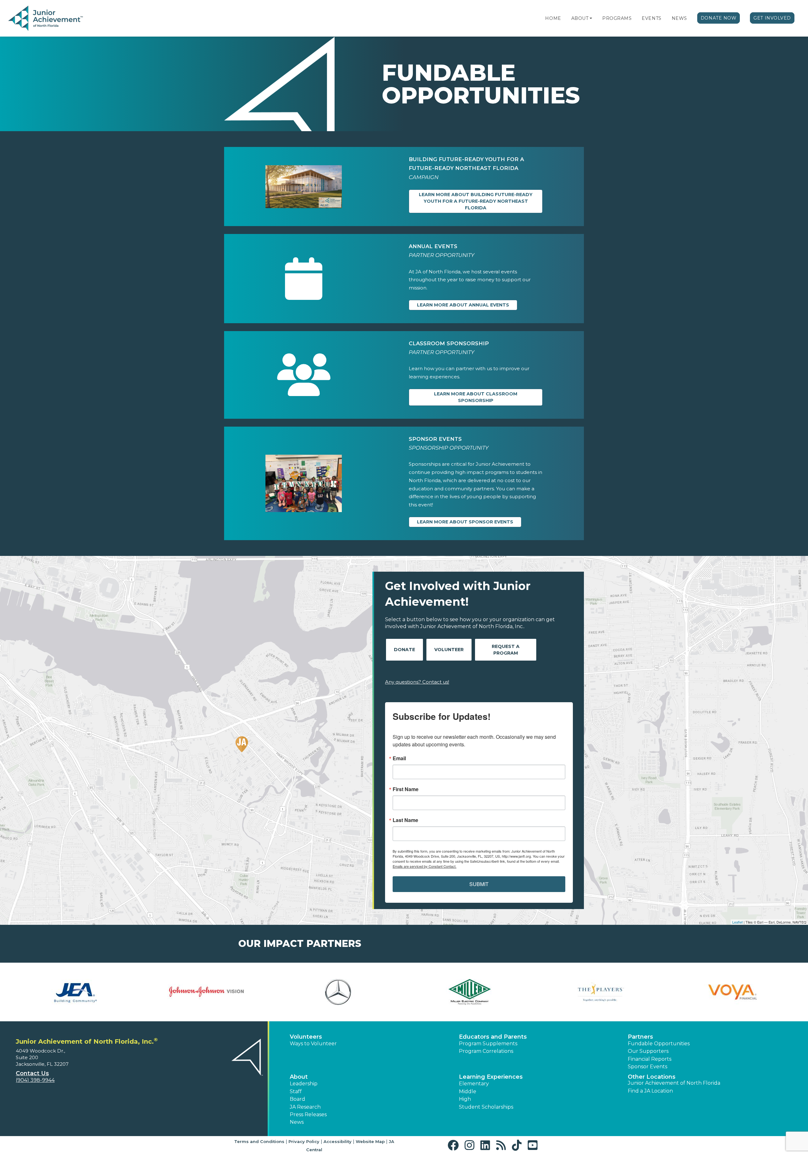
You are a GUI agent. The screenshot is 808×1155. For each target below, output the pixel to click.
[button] (591, 18)
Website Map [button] (370, 1141)
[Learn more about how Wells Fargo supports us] (207, 992)
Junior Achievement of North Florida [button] (674, 1083)
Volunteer (449, 649)
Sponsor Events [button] (647, 1067)
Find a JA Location (650, 1091)
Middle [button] (467, 1091)
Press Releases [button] (308, 1114)
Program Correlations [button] (486, 1051)
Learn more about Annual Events (463, 305)
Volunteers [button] (306, 1037)
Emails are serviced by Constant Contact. (424, 866)
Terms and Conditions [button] (259, 1141)
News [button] (297, 1122)
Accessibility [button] (338, 1141)
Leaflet (737, 922)
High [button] (465, 1099)
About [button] (299, 1077)
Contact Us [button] (32, 1073)
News (679, 18)
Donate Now (719, 18)
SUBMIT (479, 884)
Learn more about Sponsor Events (465, 522)
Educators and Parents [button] (493, 1037)
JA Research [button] (305, 1107)
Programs (617, 18)
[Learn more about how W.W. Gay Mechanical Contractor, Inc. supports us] (75, 992)
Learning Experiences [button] (491, 1077)
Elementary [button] (474, 1084)
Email (399, 758)
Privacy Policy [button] (303, 1141)
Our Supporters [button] (648, 1051)
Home (553, 18)
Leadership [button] (304, 1084)
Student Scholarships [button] (486, 1107)
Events (651, 18)
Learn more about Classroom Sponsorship (475, 397)
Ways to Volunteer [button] (313, 1044)
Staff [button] (296, 1091)
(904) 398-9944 (35, 1080)
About (580, 18)
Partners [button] (640, 1037)
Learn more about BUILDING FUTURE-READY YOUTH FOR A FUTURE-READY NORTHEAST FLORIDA (475, 201)
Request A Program (506, 650)
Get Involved (772, 18)
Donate (404, 649)
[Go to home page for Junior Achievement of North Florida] (46, 18)
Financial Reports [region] (649, 1059)
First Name (406, 789)
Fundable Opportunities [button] (659, 1044)
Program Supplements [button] (488, 1044)
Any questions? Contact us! (417, 682)
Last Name (405, 820)
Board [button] (297, 1099)
